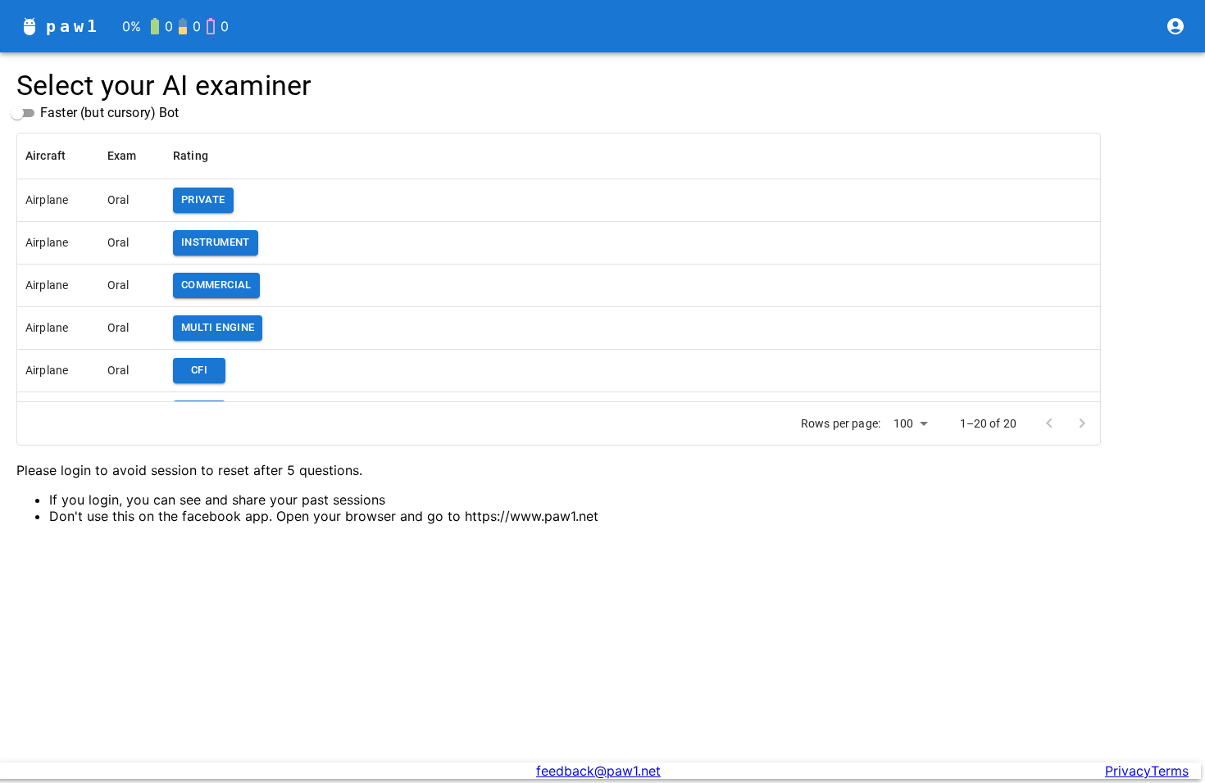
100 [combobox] (903, 423)
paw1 (73, 26)
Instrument (215, 242)
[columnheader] (58, 156)
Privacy (1128, 771)
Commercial (216, 284)
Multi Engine (217, 327)
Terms (1170, 771)
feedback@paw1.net (598, 771)
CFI (199, 370)
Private (203, 199)
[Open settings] (1175, 26)
